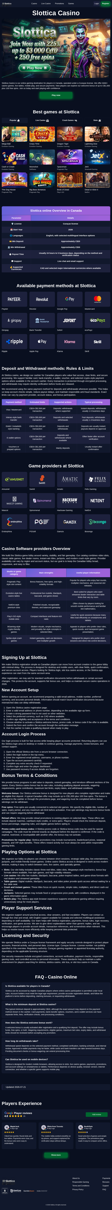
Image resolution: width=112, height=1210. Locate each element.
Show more (56, 1155)
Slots (95, 120)
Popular (13, 120)
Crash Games (68, 120)
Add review (96, 1114)
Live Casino (40, 120)
